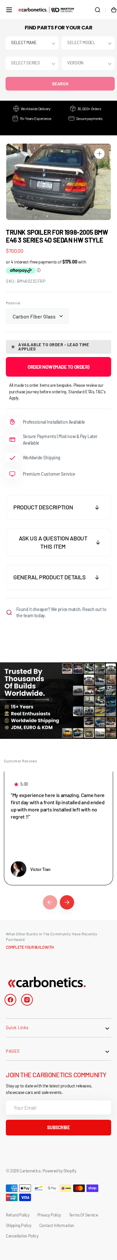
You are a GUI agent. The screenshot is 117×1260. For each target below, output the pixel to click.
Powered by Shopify (59, 1170)
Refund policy (18, 1214)
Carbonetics (30, 1170)
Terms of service (83, 1214)
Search (60, 83)
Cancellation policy (22, 1235)
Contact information (56, 1225)
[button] (9, 10)
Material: (14, 302)
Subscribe (58, 1127)
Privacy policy (49, 1214)
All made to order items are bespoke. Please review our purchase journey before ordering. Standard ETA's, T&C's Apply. (57, 391)
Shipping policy (19, 1225)
